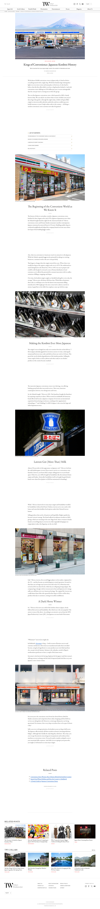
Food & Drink (32, 9)
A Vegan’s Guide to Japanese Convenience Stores (44, 781)
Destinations (44, 9)
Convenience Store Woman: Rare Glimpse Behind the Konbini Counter (51, 777)
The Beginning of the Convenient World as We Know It (42, 136)
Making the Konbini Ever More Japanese (38, 139)
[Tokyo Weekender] (14, 887)
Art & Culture (21, 9)
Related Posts (31, 148)
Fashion (52, 843)
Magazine (79, 9)
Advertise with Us (42, 887)
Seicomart (39, 643)
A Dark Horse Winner (33, 145)
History (18, 11)
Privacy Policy (64, 883)
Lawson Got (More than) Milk (35, 142)
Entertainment (56, 9)
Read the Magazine (53, 883)
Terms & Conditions (65, 885)
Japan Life (10, 9)
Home (6, 11)
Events (68, 9)
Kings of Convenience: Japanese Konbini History (32, 11)
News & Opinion (8, 843)
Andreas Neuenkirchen (50, 71)
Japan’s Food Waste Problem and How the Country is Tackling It (49, 779)
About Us (90, 9)
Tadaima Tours (52, 887)
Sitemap (62, 887)
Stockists (51, 885)
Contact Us (40, 885)
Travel (76, 842)
